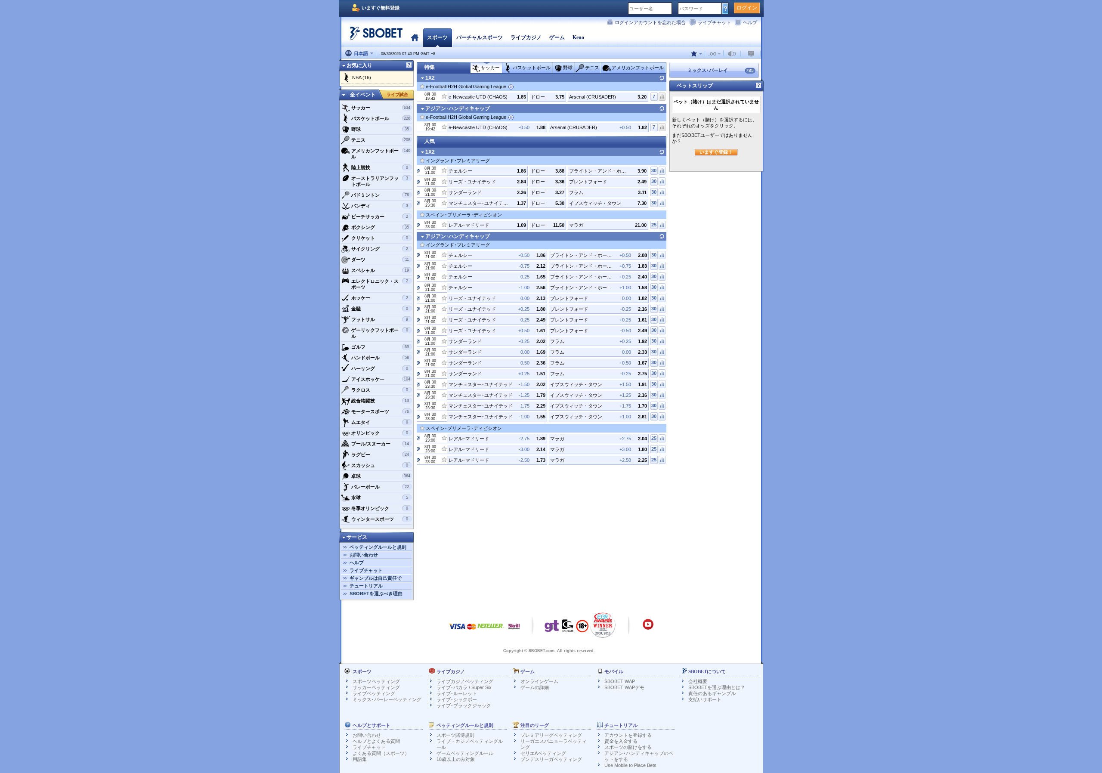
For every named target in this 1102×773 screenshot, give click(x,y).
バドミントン (380, 195)
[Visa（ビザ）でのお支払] (457, 631)
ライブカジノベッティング (464, 681)
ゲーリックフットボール (379, 333)
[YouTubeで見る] (648, 628)
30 (653, 170)
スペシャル (380, 270)
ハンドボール (380, 357)
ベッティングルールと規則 (378, 547)
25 (653, 224)
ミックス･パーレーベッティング (387, 699)
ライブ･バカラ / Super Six (464, 687)
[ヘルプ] (409, 65)
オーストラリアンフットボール (379, 181)
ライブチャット (714, 22)
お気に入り (359, 65)
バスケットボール (380, 118)
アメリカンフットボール (380, 153)
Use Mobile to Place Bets (630, 765)
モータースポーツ (380, 411)
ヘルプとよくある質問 (376, 741)
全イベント (363, 95)
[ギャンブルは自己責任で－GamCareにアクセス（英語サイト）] (568, 628)
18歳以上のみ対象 (455, 759)
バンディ (379, 205)
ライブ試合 (397, 94)
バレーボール (380, 486)
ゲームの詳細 (534, 687)
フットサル (379, 319)
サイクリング (379, 248)
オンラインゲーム (539, 681)
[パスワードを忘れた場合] (725, 8)
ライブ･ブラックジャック (463, 705)
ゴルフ (380, 346)
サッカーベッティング (376, 687)
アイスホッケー (380, 379)
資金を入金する (621, 741)
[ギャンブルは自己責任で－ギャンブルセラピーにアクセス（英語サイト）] (552, 628)
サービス (357, 537)
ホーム (414, 37)
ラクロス (379, 390)
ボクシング (380, 227)
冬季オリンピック (379, 508)
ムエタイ (379, 422)
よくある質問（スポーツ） (381, 753)
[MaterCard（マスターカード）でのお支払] (471, 631)
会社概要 (697, 681)
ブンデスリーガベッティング (551, 759)
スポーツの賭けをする (628, 747)
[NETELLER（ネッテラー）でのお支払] (490, 631)
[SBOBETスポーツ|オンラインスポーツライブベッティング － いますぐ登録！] (373, 36)
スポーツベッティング (376, 681)
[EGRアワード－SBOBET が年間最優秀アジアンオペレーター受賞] (603, 625)
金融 (379, 308)
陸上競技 (379, 167)
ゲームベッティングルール (464, 753)
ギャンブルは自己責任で (376, 578)
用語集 (360, 759)
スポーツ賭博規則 (455, 735)
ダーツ (380, 259)
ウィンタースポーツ (379, 519)
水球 (379, 497)
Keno (578, 37)
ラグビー (380, 454)
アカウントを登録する (628, 735)
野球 (380, 129)
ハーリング (379, 368)
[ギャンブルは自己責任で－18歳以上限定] (582, 629)
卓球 (380, 476)
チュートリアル (366, 585)
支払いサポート (704, 699)
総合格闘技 (380, 400)
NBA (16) (361, 77)
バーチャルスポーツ (479, 37)
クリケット (379, 238)
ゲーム (557, 37)
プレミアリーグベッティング (551, 735)
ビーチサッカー (379, 216)
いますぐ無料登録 (380, 7)
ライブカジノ (526, 37)
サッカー (380, 107)
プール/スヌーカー (380, 443)
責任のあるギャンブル (712, 693)
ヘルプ (750, 22)
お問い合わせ (364, 554)
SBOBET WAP (619, 681)
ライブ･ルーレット (456, 693)
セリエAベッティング (543, 753)
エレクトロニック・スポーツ (379, 284)
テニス (380, 139)
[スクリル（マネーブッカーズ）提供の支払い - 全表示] (514, 631)
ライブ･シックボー (456, 699)
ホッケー (379, 297)
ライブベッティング (374, 693)
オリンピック (379, 433)
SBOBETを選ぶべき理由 (376, 593)
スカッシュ (379, 465)
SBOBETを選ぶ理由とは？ (716, 687)
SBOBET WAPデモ (624, 687)
